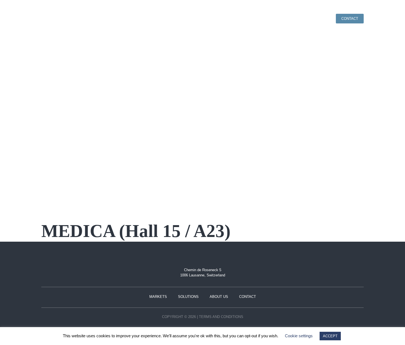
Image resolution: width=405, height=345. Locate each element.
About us (315, 19)
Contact (349, 19)
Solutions (285, 19)
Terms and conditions (221, 317)
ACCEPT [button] (330, 336)
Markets (255, 19)
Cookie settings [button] (299, 335)
